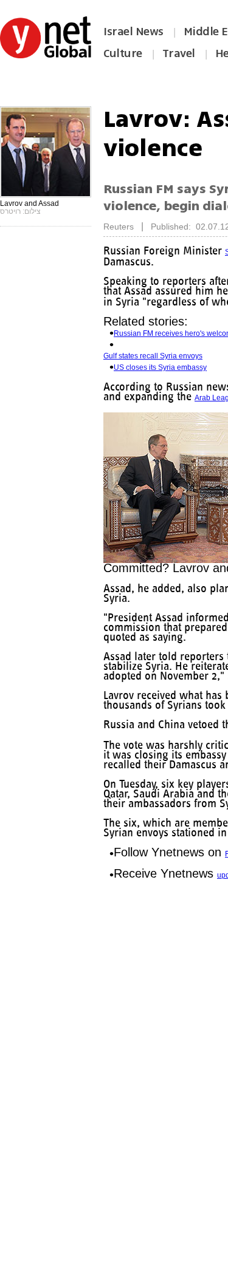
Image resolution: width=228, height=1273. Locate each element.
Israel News (133, 31)
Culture (122, 53)
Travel (178, 53)
